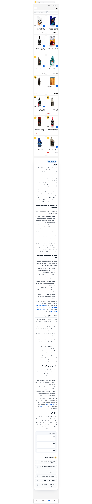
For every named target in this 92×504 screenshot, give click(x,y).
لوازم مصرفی (54, 5)
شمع (41, 406)
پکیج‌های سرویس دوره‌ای (51, 404)
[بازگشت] (57, 2)
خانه (57, 5)
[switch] (51, 12)
